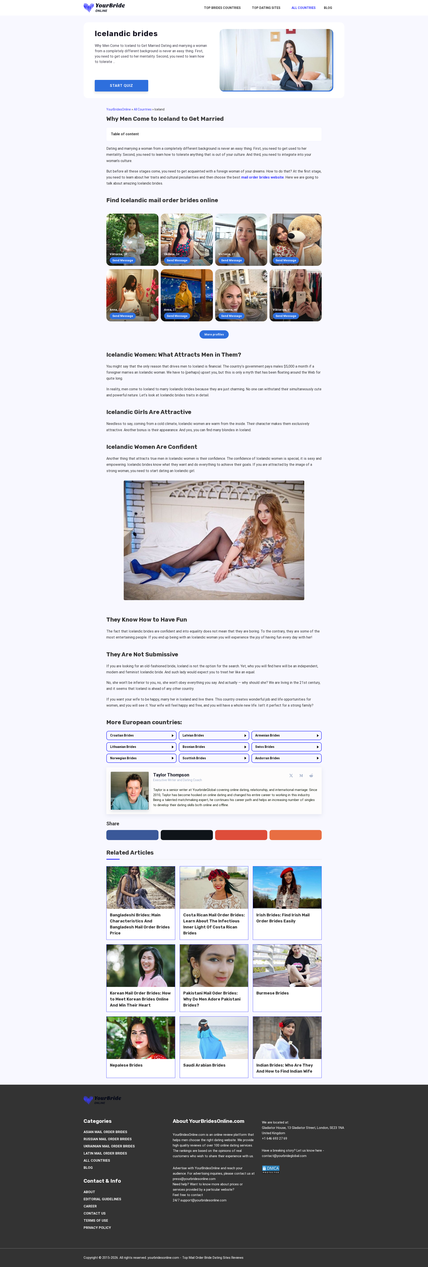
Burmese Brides (272, 993)
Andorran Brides (267, 758)
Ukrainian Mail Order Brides (109, 1146)
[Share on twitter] (187, 835)
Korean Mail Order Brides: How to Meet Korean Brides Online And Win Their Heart (140, 999)
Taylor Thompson (171, 775)
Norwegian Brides (123, 758)
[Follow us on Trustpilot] (332, 1101)
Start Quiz (121, 85)
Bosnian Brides (194, 747)
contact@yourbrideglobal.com (284, 1156)
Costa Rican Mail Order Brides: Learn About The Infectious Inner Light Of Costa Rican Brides (214, 924)
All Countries (304, 8)
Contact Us (95, 1213)
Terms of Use (96, 1221)
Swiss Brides (264, 747)
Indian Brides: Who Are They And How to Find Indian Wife (284, 1068)
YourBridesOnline (118, 109)
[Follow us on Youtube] (324, 1101)
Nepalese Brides (126, 1065)
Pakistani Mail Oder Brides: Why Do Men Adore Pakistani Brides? (212, 999)
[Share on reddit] (296, 835)
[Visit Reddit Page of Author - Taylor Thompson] (311, 776)
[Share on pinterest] (241, 835)
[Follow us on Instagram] (307, 1101)
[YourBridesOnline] (104, 8)
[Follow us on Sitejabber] (341, 1101)
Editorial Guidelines (102, 1199)
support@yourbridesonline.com (203, 1200)
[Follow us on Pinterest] (315, 1101)
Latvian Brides (193, 735)
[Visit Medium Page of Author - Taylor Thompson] (301, 776)
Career (90, 1206)
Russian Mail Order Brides (108, 1139)
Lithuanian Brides (123, 747)
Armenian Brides (267, 735)
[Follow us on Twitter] (298, 1101)
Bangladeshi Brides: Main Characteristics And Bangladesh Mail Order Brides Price (140, 924)
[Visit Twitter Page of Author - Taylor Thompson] (291, 776)
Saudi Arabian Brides (204, 1065)
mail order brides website (262, 177)
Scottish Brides (194, 758)
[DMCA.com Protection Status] (271, 1173)
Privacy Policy (97, 1228)
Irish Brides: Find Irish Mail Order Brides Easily (283, 918)
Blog (328, 8)
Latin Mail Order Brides (105, 1153)
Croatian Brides (122, 735)
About (89, 1192)
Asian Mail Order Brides (105, 1132)
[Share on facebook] (132, 835)
